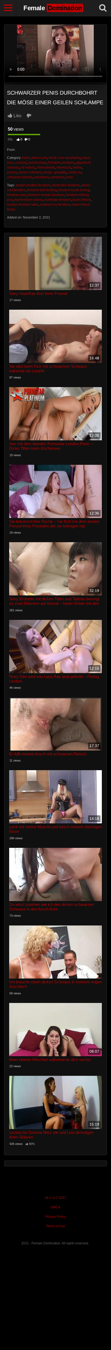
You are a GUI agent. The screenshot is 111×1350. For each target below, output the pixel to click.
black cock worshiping (65, 158)
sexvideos (41, 177)
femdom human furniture (46, 195)
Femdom (54, 163)
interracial (64, 167)
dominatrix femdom (66, 185)
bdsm (26, 158)
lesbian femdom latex (22, 204)
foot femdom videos (29, 200)
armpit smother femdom (33, 185)
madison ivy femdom (55, 204)
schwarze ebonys (20, 177)
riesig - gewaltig (55, 172)
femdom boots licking (73, 190)
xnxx (69, 177)
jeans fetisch (81, 200)
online (77, 167)
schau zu (74, 172)
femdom (68, 163)
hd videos (28, 167)
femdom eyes (17, 195)
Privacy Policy (55, 1217)
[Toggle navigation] (8, 8)
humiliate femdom (58, 200)
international (46, 167)
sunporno (58, 177)
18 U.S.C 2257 (55, 1198)
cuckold (21, 163)
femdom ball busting (42, 190)
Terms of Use (55, 1226)
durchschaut (37, 163)
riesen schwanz (30, 172)
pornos (12, 172)
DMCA (55, 1207)
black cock (39, 158)
